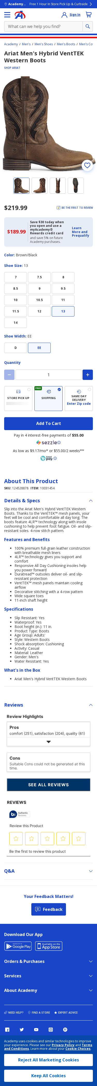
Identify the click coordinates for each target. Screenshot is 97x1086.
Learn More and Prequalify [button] (80, 232)
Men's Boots (66, 44)
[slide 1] (21, 186)
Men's (26, 44)
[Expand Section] (48, 741)
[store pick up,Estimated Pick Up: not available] (18, 398)
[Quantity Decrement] (9, 375)
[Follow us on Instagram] (51, 1030)
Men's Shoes (44, 44)
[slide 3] (58, 186)
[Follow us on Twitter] (22, 1030)
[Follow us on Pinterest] (65, 1030)
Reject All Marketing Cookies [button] (48, 1060)
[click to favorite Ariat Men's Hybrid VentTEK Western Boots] (87, 165)
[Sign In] (64, 15)
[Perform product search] (88, 26)
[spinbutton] (48, 375)
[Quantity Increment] (88, 375)
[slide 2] (40, 186)
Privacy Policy (63, 1045)
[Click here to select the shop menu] (7, 15)
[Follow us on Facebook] (7, 1030)
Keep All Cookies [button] (48, 1075)
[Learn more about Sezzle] (48, 442)
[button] (81, 231)
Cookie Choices (78, 1049)
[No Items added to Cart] (89, 14)
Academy (11, 44)
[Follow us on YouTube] (36, 1030)
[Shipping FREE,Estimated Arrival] (48, 398)
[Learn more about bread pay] (48, 458)
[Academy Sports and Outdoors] (20, 15)
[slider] (48, 124)
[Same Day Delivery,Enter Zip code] (79, 398)
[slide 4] (76, 186)
